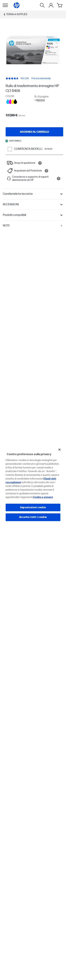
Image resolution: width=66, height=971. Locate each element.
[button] (33, 194)
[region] (33, 485)
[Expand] (33, 50)
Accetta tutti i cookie (33, 517)
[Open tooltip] (39, 163)
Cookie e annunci (43, 497)
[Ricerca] (42, 5)
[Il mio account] (51, 5)
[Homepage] (16, 5)
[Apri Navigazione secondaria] (5, 5)
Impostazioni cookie (33, 507)
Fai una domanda (41, 78)
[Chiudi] (59, 449)
